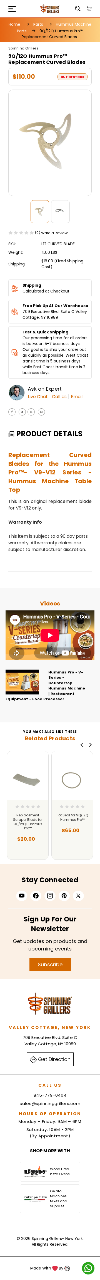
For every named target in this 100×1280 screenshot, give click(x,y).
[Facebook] (12, 412)
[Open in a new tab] (78, 895)
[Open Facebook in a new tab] (36, 895)
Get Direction (54, 1059)
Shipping (31, 285)
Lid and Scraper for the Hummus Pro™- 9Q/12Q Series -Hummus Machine (48, 821)
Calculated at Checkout (45, 291)
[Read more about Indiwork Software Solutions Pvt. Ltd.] (67, 1268)
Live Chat (38, 396)
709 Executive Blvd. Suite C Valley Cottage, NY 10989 (54, 314)
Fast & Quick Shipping (45, 332)
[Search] (78, 8)
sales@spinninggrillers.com (50, 1103)
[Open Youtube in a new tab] (21, 895)
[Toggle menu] (8, 8)
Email (76, 396)
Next (90, 745)
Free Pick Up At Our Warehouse (55, 306)
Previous (82, 745)
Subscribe (50, 964)
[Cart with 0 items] (89, 8)
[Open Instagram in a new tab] (50, 895)
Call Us (59, 396)
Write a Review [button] (54, 233)
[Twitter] (22, 412)
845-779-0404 (50, 1095)
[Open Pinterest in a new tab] (64, 895)
